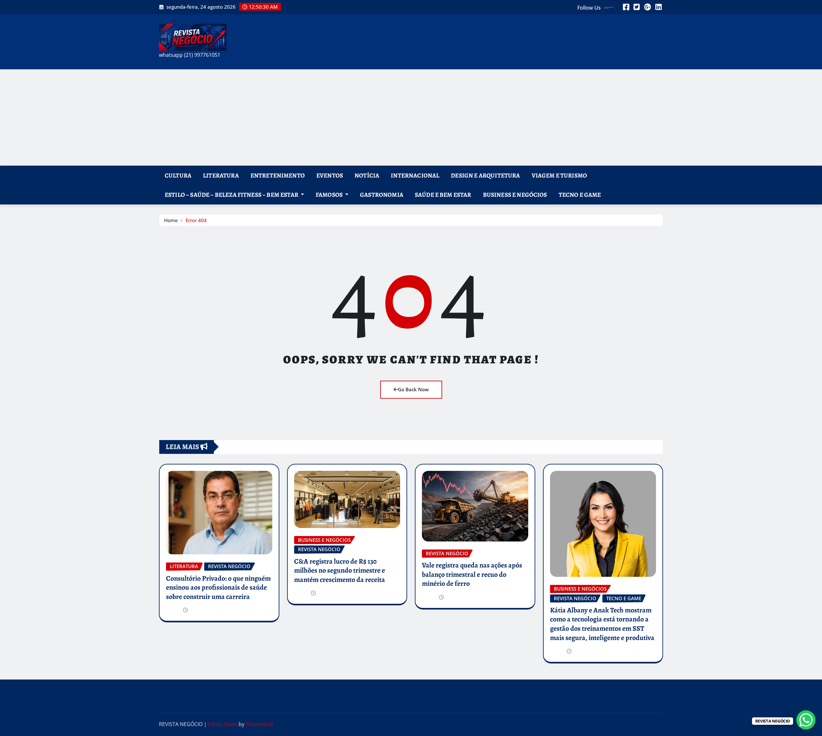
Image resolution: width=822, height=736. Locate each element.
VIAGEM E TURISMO (559, 175)
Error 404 (196, 220)
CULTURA (178, 175)
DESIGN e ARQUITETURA (485, 175)
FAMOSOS (330, 194)
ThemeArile (259, 724)
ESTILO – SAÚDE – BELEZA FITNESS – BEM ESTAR (232, 194)
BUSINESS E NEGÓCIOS (515, 194)
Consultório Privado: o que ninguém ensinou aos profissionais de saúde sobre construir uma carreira (218, 588)
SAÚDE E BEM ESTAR (443, 194)
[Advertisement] (411, 117)
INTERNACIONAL (415, 175)
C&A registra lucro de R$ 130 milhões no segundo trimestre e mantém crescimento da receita (339, 570)
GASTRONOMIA (381, 194)
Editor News (222, 724)
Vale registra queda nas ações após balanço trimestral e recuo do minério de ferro (472, 574)
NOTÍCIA (366, 175)
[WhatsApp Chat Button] (806, 720)
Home (171, 220)
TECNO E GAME (580, 194)
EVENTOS (329, 175)
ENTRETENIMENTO (277, 175)
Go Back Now (413, 389)
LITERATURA (221, 175)
